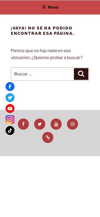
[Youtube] (10, 108)
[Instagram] (10, 119)
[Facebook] (10, 86)
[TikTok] (10, 130)
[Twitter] (10, 97)
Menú (53, 7)
